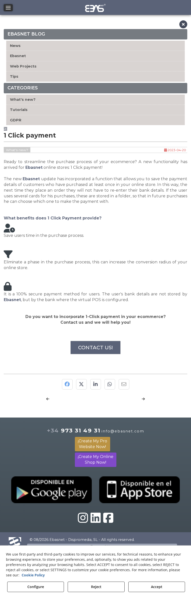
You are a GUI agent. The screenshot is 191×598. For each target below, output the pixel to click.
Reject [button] (96, 586)
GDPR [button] (15, 120)
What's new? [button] (23, 99)
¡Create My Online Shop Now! (95, 459)
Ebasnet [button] (18, 56)
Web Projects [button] (23, 66)
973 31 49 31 (73, 430)
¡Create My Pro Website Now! (92, 444)
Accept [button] (156, 586)
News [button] (15, 45)
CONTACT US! (95, 348)
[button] (95, 7)
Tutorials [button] (19, 109)
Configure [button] (35, 586)
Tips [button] (14, 76)
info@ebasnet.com (122, 431)
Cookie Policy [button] (33, 575)
